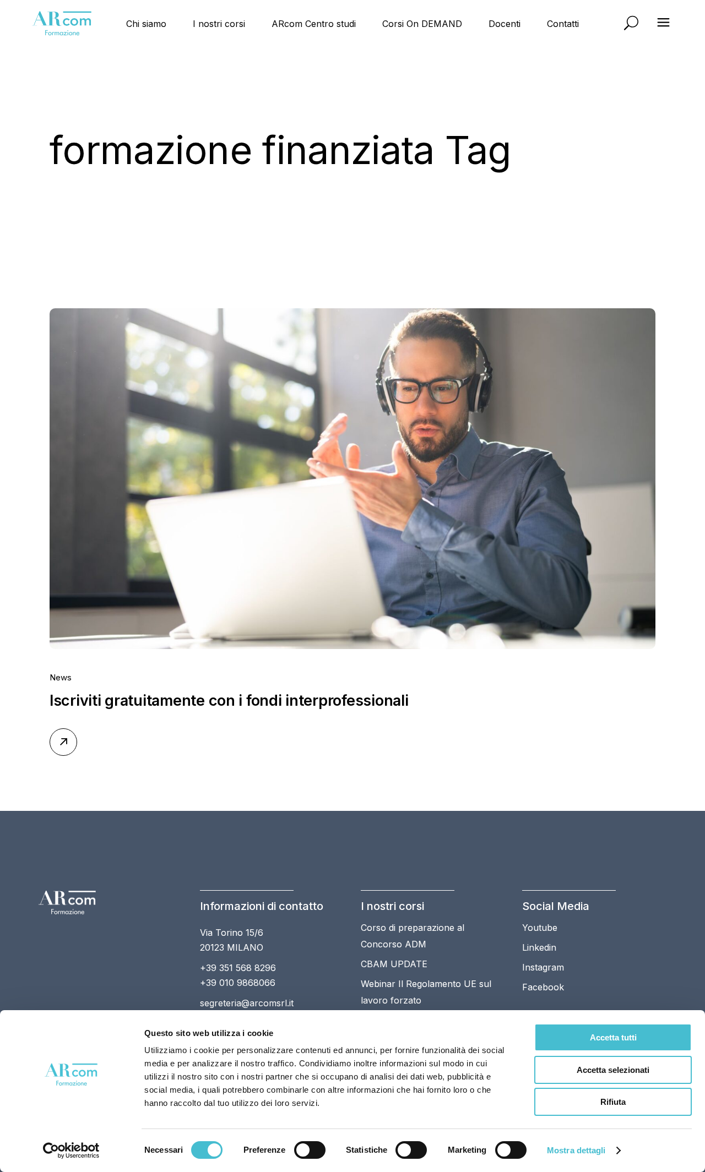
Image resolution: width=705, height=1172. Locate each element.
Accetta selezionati (613, 1070)
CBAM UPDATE (394, 963)
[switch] (310, 1150)
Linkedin (539, 947)
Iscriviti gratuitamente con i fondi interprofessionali (229, 700)
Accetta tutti (613, 1037)
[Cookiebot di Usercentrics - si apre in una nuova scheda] (71, 1150)
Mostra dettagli (576, 1150)
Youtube (539, 927)
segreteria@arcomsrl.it (247, 1003)
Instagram (543, 967)
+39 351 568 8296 (238, 967)
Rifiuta (613, 1101)
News (61, 677)
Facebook (543, 987)
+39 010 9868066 (237, 982)
